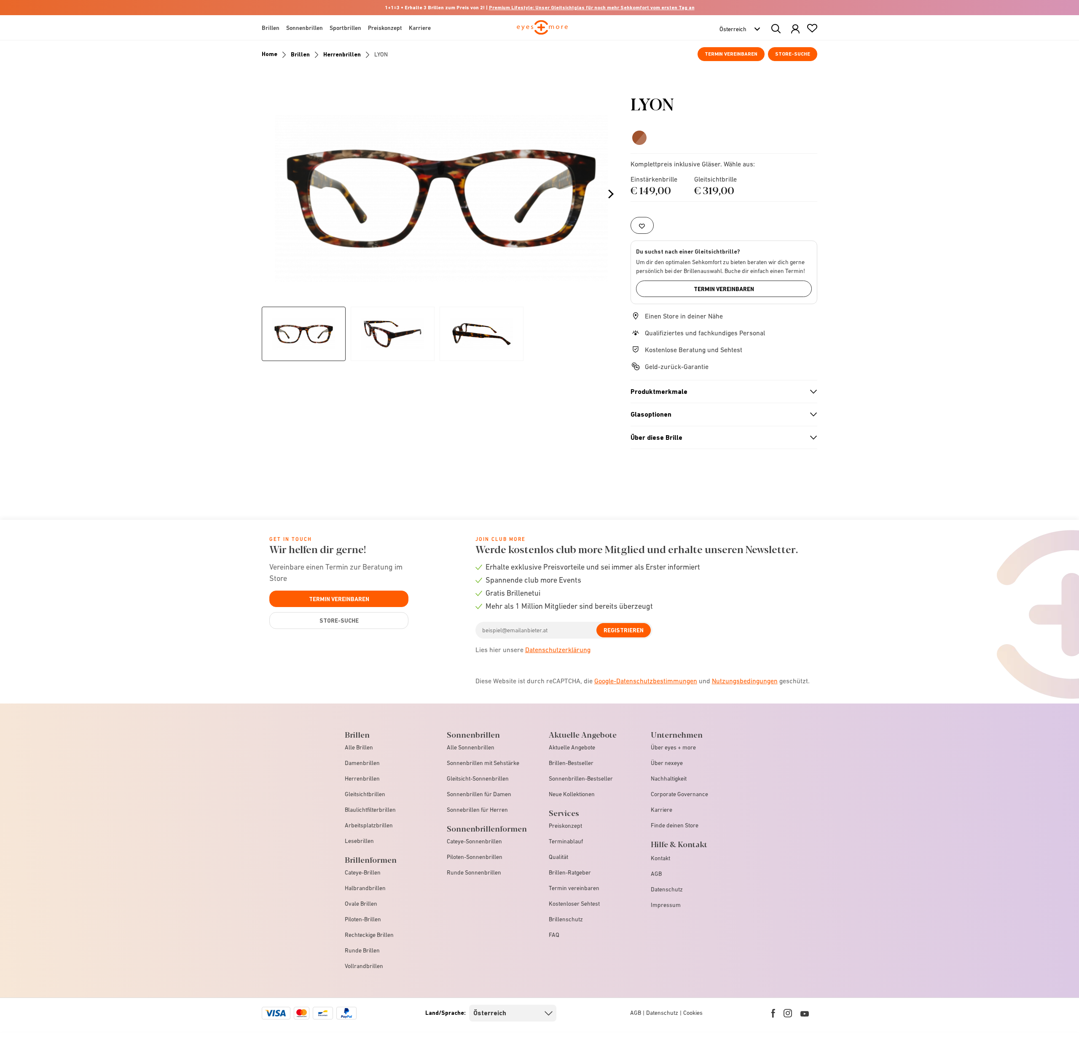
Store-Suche (792, 54)
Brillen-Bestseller (571, 763)
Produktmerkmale (720, 392)
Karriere (661, 809)
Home (269, 54)
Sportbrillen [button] (345, 27)
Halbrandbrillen (365, 888)
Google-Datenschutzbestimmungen (645, 681)
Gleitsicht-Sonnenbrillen (478, 778)
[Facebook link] (773, 1013)
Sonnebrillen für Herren (477, 809)
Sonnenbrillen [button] (304, 27)
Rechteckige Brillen (369, 934)
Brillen (300, 54)
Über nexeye (667, 763)
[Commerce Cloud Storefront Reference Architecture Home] (542, 31)
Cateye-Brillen (363, 872)
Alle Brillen (359, 747)
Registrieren (624, 630)
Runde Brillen (362, 950)
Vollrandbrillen (364, 966)
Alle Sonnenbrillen (470, 747)
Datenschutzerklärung (557, 649)
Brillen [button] (270, 27)
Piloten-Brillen (363, 919)
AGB (656, 873)
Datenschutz (667, 889)
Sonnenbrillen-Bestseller (581, 778)
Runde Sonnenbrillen (474, 872)
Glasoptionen (720, 414)
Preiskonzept (565, 825)
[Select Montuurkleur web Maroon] (639, 138)
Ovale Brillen (361, 903)
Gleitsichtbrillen (365, 794)
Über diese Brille (720, 437)
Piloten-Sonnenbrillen (474, 856)
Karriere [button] (420, 27)
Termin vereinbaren (731, 54)
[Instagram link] (788, 1013)
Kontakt (660, 858)
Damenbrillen (362, 763)
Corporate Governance (679, 794)
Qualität (558, 856)
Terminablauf (566, 841)
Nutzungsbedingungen (745, 681)
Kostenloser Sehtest (574, 903)
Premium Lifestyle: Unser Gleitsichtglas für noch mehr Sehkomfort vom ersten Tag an (592, 8)
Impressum (666, 904)
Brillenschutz (566, 919)
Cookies (693, 1012)
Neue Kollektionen (572, 794)
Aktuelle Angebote (572, 747)
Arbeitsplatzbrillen (369, 825)
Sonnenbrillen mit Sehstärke (483, 763)
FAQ (554, 934)
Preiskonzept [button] (385, 27)
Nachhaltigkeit (669, 778)
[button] (795, 29)
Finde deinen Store (674, 825)
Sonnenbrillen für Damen (479, 794)
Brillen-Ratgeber (570, 872)
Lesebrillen (359, 840)
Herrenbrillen (342, 54)
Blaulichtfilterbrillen (370, 809)
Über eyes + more (673, 747)
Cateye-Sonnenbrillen (474, 841)
